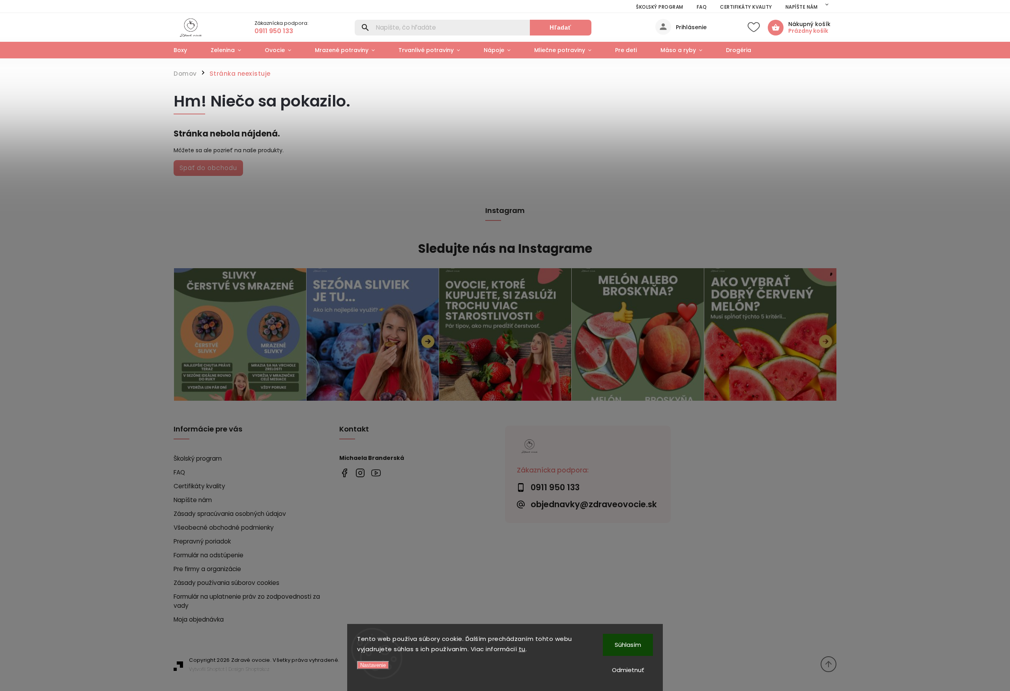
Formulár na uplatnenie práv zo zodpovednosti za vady (247, 601)
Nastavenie (373, 665)
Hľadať (560, 27)
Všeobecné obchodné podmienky (224, 527)
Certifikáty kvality (746, 7)
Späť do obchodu (208, 168)
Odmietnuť (628, 670)
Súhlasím (628, 645)
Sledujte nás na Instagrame (505, 248)
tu (522, 649)
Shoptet (215, 669)
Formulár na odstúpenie (208, 555)
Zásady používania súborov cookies (226, 583)
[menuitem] (186, 50)
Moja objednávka (199, 619)
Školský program (659, 7)
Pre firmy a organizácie (207, 569)
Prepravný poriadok (202, 541)
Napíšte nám (802, 7)
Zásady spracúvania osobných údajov (230, 514)
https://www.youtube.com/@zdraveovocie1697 (376, 473)
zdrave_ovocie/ (360, 473)
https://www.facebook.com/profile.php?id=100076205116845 (344, 473)
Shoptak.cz (257, 669)
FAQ (702, 7)
